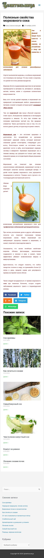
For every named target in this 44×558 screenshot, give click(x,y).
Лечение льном (7, 525)
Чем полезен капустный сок (16, 437)
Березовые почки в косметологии (14, 509)
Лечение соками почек (13, 461)
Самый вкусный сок (12, 404)
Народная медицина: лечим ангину (15, 506)
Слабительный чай (9, 519)
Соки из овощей (15, 25)
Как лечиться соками (13, 371)
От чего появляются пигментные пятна (16, 516)
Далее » (5, 344)
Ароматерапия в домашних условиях (15, 522)
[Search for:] (22, 489)
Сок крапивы (9, 338)
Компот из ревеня (11, 449)
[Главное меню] (39, 5)
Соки (7, 25)
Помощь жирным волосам (11, 532)
